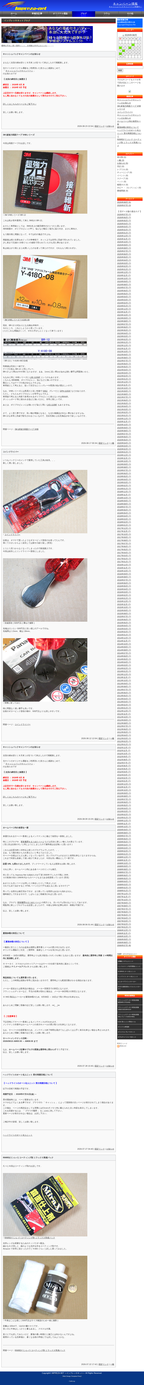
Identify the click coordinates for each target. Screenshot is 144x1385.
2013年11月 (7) (124, 677)
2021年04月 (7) (124, 406)
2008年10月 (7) (124, 863)
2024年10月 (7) (124, 278)
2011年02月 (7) (124, 778)
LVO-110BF (52, 405)
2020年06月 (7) (124, 437)
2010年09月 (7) (124, 793)
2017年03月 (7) (124, 555)
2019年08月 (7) (124, 467)
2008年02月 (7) (124, 888)
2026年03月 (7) (124, 227)
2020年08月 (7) (124, 431)
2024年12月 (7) (124, 272)
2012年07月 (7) (124, 726)
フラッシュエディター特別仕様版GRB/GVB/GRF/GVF (128, 1008)
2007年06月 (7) (124, 912)
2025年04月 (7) (124, 260)
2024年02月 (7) (124, 303)
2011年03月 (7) (124, 775)
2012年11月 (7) (124, 714)
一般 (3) (120, 160)
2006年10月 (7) (124, 936)
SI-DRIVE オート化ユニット (127, 971)
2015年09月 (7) (124, 610)
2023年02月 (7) (124, 339)
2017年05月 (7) (124, 549)
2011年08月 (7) (124, 760)
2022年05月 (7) (124, 367)
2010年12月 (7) (124, 784)
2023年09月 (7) (124, 318)
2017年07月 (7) (124, 543)
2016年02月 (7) (124, 595)
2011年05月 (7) (124, 769)
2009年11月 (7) (124, 824)
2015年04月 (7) (124, 625)
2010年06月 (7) (124, 802)
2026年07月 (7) (124, 214)
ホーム (14, 14)
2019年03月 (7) (124, 482)
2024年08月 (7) (124, 284)
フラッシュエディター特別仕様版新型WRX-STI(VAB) (128, 1001)
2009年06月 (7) (124, 839)
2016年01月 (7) (124, 598)
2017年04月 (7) (124, 552)
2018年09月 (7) (124, 501)
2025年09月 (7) (124, 245)
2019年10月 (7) (124, 461)
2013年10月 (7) (124, 680)
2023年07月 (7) (124, 324)
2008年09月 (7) (124, 866)
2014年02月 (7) (124, 668)
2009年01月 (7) (124, 854)
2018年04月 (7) (124, 516)
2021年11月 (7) (124, 385)
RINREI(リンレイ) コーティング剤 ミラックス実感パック (29, 1238)
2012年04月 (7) (124, 735)
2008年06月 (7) (124, 875)
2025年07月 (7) (124, 251)
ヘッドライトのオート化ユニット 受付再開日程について (129, 133)
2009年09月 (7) (124, 830)
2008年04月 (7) (124, 881)
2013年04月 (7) (124, 699)
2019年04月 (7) (124, 479)
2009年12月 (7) (124, 820)
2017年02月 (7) (124, 559)
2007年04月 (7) (124, 918)
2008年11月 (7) (124, 860)
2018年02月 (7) (124, 522)
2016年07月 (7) (124, 580)
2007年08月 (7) (124, 906)
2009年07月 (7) (124, 836)
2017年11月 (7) (124, 531)
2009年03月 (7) (124, 848)
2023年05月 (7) (124, 330)
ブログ (83, 14)
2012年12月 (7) (124, 711)
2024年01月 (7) (124, 306)
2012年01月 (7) (124, 744)
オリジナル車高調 (123, 1027)
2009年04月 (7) (124, 845)
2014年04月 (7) (124, 662)
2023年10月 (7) (124, 315)
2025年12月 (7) (124, 236)
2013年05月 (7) (124, 696)
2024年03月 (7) (124, 300)
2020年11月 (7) (124, 421)
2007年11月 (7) (124, 897)
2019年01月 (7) (124, 489)
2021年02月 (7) (124, 412)
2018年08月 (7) (124, 504)
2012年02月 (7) (124, 741)
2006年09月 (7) (124, 939)
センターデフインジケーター (127, 981)
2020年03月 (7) (124, 446)
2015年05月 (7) (124, 623)
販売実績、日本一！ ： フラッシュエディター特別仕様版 (26, 46)
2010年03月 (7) (124, 811)
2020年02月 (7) (124, 449)
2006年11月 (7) (124, 933)
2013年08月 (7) (124, 686)
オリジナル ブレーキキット (126, 1032)
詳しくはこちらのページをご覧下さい (19, 104)
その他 (130, 14)
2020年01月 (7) (124, 452)
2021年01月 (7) (124, 415)
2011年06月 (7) (124, 766)
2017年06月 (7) (124, 546)
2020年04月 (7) (124, 443)
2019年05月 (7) (124, 476)
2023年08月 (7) (124, 321)
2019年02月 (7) (124, 485)
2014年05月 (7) (124, 659)
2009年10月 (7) (124, 826)
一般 (112, 443)
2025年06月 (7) (124, 254)
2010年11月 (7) (124, 787)
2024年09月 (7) (124, 281)
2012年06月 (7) (124, 729)
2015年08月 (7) (124, 613)
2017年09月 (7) (124, 537)
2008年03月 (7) (124, 884)
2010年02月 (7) (124, 814)
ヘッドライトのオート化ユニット (17, 1135)
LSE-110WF (35, 377)
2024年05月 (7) (124, 294)
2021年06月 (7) (124, 400)
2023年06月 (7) (124, 327)
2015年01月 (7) (124, 635)
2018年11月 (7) (124, 495)
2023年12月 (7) (124, 309)
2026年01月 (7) (124, 233)
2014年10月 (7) (124, 644)
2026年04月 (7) (124, 224)
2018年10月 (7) (124, 498)
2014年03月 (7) (124, 665)
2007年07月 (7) (124, 909)
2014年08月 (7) (124, 650)
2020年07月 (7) (124, 434)
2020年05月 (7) (124, 440)
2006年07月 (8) (124, 945)
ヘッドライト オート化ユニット (128, 976)
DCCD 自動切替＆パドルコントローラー (129, 988)
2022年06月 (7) (124, 364)
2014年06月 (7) (124, 656)
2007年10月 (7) (124, 900)
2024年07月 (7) (124, 287)
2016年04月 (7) (124, 589)
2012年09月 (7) (124, 720)
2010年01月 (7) (124, 817)
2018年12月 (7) (124, 491)
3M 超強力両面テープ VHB (26, 429)
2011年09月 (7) (124, 756)
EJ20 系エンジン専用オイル (127, 1022)
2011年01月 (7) (124, 781)
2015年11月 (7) (124, 604)
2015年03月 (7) (124, 629)
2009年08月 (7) (124, 833)
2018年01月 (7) (124, 525)
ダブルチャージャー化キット (127, 1037)
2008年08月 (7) (124, 869)
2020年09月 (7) (124, 428)
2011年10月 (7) (124, 753)
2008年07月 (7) (124, 872)
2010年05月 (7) (124, 805)
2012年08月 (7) (124, 723)
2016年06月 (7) (124, 583)
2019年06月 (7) (124, 473)
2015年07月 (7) (124, 616)
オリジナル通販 (60, 14)
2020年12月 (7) (124, 418)
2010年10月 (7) (124, 790)
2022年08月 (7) (124, 358)
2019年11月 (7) (124, 458)
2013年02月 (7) (124, 705)
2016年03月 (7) (124, 592)
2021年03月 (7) (124, 409)
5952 (45, 391)
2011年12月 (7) (124, 747)
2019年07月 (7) (124, 470)
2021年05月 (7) (124, 403)
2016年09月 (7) (124, 574)
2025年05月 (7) (124, 257)
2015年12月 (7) (124, 601)
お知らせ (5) (122, 163)
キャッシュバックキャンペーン (19, 71)
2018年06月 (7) (124, 510)
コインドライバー (12, 534)
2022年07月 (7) (124, 361)
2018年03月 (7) (124, 519)
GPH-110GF (65, 391)
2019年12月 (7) (124, 455)
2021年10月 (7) (124, 388)
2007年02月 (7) (124, 924)
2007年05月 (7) (124, 915)
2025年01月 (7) (124, 269)
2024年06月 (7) (124, 290)
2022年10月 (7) (124, 351)
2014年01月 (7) (124, 671)
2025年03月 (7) (124, 263)
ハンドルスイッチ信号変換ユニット (129, 966)
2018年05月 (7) (124, 513)
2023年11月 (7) (124, 312)
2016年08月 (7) (124, 577)
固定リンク (100, 126)
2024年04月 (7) (124, 297)
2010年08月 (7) (124, 796)
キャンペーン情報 (125, 4)
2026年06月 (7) (124, 217)
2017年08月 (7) (124, 540)
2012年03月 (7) (124, 738)
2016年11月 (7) (124, 568)
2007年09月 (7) (124, 903)
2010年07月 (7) (124, 799)
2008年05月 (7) (124, 878)
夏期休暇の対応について (128, 127)
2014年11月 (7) (124, 641)
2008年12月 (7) (124, 857)
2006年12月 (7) (124, 930)
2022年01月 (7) (124, 379)
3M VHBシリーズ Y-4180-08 (17, 320)
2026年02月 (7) (124, 230)
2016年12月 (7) (124, 565)
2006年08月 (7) (124, 942)
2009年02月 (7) (124, 851)
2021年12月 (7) (124, 382)
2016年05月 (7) (124, 586)
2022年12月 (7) (124, 345)
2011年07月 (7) (124, 763)
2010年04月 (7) (124, 808)
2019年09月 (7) (124, 464)
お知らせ (110, 126)
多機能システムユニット (125, 961)
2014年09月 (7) (124, 647)
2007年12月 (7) (124, 894)
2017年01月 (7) (124, 562)
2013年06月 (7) (124, 693)
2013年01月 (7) (124, 708)
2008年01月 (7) (124, 890)
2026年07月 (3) (124, 205)
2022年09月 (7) (124, 354)
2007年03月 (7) (124, 921)
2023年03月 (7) (124, 336)
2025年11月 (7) (124, 239)
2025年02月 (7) (124, 266)
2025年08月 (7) (124, 248)
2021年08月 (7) (124, 394)
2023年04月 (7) (124, 333)
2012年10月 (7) (124, 717)
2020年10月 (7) (124, 425)
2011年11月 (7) (123, 750)
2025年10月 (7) (124, 242)
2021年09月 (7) (124, 391)
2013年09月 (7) (124, 683)
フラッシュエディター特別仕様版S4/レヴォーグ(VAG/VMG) (128, 1015)
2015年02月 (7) (124, 632)
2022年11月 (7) (124, 348)
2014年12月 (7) (124, 638)
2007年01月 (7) (124, 927)
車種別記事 (37, 14)
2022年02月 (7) (124, 376)
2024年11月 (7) (124, 275)
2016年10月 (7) (124, 571)
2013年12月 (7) (124, 674)
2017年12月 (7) (124, 528)
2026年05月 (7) (124, 220)
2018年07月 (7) (124, 507)
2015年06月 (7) (124, 619)
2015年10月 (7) (124, 607)
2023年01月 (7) (124, 342)
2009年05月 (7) (124, 842)
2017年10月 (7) (124, 534)
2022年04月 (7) (124, 370)
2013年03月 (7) (124, 702)
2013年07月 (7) (124, 689)
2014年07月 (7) (124, 653)
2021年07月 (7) (124, 397)
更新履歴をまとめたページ (32, 842)
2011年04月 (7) (124, 772)
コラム (107, 14)
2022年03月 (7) (124, 373)
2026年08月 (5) (124, 202)
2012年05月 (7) (124, 732)
